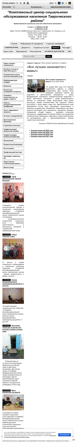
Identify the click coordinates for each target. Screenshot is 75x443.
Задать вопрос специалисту (9, 64)
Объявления (8, 140)
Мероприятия (21, 51)
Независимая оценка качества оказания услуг (13, 75)
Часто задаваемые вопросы (11, 111)
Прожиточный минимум (13, 144)
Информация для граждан (10, 81)
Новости (55, 47)
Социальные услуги (41, 47)
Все (13, 173)
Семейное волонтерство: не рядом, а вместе (10, 97)
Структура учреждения (55, 44)
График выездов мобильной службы (11, 130)
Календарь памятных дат (12, 157)
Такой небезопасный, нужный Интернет (11, 178)
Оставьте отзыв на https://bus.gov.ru (11, 70)
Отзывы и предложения (13, 116)
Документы (25, 47)
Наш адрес (66, 47)
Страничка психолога (12, 125)
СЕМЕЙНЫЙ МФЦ (11, 47)
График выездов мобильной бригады (12, 136)
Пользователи (35, 51)
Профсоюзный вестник (13, 152)
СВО (69, 51)
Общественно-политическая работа (12, 162)
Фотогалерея (9, 148)
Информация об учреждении (32, 44)
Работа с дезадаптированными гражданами (12, 104)
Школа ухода (9, 167)
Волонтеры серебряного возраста (12, 90)
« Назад (30, 76)
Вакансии (7, 86)
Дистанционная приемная (10, 120)
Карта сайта (8, 51)
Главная (14, 44)
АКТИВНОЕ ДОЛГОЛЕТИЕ (54, 51)
